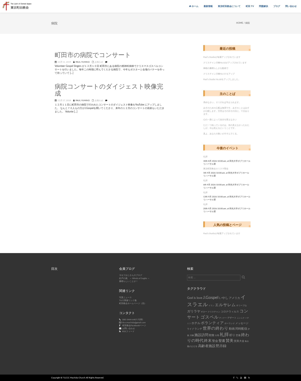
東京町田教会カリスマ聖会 (215, 169)
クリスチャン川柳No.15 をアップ (219, 74)
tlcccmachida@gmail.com (134, 322)
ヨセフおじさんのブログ (130, 275)
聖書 (222, 341)
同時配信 (241, 328)
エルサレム (225, 305)
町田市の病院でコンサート (93, 55)
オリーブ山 (241, 305)
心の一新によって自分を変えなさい (220, 120)
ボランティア (212, 323)
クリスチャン (214, 312)
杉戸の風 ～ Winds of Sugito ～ (134, 278)
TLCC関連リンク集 (128, 300)
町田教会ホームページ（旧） (132, 303)
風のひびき (192, 346)
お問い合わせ (128, 328)
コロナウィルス (230, 311)
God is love (194, 297)
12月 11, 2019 (64, 62)
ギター (204, 312)
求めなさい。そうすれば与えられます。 (222, 102)
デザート (231, 318)
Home (239, 23)
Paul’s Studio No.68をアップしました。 (221, 79)
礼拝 (205, 157)
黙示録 (221, 346)
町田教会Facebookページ (134, 325)
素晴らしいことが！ (128, 281)
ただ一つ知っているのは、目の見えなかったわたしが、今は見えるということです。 (226, 126)
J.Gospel (210, 298)
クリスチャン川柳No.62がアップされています (225, 63)
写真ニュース (125, 297)
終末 (208, 341)
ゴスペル (209, 317)
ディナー (223, 318)
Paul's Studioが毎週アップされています (221, 233)
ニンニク (241, 318)
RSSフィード (128, 331)
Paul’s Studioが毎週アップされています (221, 57)
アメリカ (234, 298)
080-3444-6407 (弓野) (132, 320)
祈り (232, 335)
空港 (238, 335)
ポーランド (229, 323)
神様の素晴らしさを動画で (215, 68)
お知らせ (99, 62)
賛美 (229, 341)
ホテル (195, 323)
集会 (247, 341)
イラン (211, 306)
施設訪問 (201, 335)
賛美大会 (239, 341)
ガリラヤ (193, 311)
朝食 (211, 335)
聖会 (215, 340)
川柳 (192, 335)
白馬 (217, 335)
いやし (223, 297)
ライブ (190, 329)
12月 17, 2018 (64, 100)
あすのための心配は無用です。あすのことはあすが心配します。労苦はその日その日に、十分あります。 (226, 111)
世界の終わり (215, 328)
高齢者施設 (206, 346)
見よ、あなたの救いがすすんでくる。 (221, 134)
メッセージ (241, 323)
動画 (232, 328)
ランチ (198, 329)
